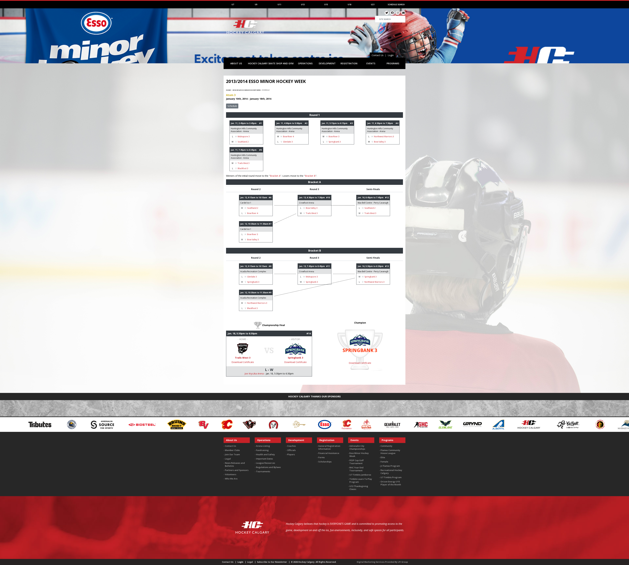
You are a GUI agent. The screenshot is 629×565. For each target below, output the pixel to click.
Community (386, 445)
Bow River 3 (334, 136)
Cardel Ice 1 (245, 202)
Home (228, 90)
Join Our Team (232, 454)
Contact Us (377, 55)
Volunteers (230, 474)
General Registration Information (329, 447)
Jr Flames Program (390, 465)
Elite (383, 457)
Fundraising (262, 450)
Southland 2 (243, 141)
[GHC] (266, 424)
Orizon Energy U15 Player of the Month (391, 483)
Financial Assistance (328, 453)
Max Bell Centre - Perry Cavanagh (373, 202)
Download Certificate (242, 362)
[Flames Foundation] (192, 424)
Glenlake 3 (288, 141)
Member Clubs (232, 450)
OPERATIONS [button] (305, 63)
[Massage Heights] (473, 424)
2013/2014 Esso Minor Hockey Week (246, 90)
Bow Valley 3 (380, 141)
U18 (349, 4)
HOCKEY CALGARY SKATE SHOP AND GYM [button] (271, 63)
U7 (233, 4)
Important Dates (264, 458)
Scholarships (325, 461)
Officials (291, 450)
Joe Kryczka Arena (254, 373)
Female (384, 461)
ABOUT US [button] (236, 63)
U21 (373, 4)
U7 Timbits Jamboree (360, 474)
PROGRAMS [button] (393, 63)
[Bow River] (22, 424)
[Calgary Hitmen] (95, 424)
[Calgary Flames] (72, 424)
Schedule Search (396, 4)
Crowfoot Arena (306, 202)
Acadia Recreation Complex (253, 271)
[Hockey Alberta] (344, 424)
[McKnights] (500, 424)
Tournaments (263, 471)
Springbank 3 (335, 141)
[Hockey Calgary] (246, 35)
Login (391, 55)
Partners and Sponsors (236, 470)
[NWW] (573, 424)
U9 (256, 4)
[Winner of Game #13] (295, 348)
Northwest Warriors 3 (384, 136)
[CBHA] (119, 424)
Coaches (291, 445)
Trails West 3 (243, 163)
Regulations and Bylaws (268, 467)
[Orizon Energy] (605, 424)
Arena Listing (263, 445)
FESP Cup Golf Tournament (356, 462)
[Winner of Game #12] (242, 348)
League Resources (265, 462)
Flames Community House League (390, 452)
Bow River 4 (288, 136)
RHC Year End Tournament (356, 469)
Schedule (232, 105)
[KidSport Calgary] (414, 424)
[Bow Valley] (49, 424)
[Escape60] (145, 424)
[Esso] (170, 424)
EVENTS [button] (370, 63)
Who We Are (231, 478)
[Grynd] (318, 424)
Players (291, 454)
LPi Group (403, 562)
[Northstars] (524, 424)
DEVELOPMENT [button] (327, 63)
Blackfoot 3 (243, 168)
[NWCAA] (549, 424)
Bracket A (275, 175)
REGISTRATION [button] (349, 63)
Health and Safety (265, 454)
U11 (279, 4)
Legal (228, 458)
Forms (321, 457)
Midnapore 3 (244, 136)
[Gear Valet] (238, 424)
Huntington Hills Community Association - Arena (244, 130)
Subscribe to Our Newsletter (272, 562)
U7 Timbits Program (391, 477)
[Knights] (446, 424)
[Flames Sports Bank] (212, 424)
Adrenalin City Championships (357, 447)
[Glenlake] (291, 424)
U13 (303, 4)
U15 (326, 4)
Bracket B (310, 175)
